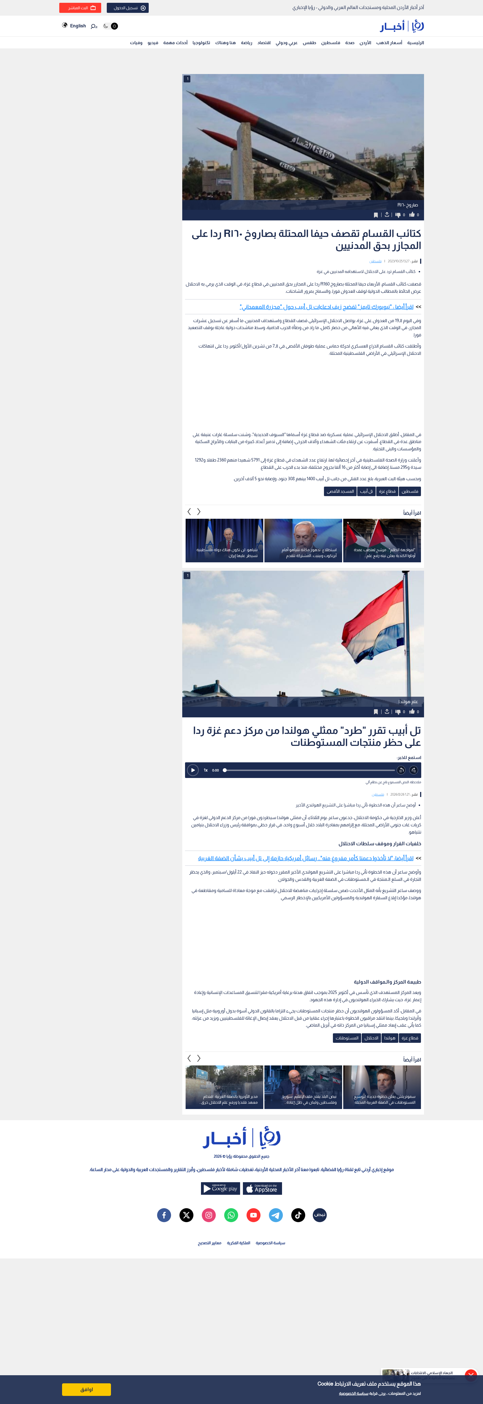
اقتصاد (264, 42)
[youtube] (254, 1215)
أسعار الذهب (389, 42)
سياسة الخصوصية (353, 1393)
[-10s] (401, 770)
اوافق (86, 1389)
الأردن (365, 42)
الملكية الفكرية (238, 1243)
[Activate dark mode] (110, 26)
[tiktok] (298, 1215)
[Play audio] (193, 770)
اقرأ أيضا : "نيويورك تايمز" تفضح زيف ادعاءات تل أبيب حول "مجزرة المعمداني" (326, 307)
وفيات (136, 42)
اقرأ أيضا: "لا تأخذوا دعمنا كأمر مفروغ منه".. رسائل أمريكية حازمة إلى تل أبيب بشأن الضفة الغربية (305, 858)
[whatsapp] (231, 1215)
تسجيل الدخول (126, 8)
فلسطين (330, 42)
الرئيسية (415, 42)
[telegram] (276, 1215)
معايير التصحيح (209, 1243)
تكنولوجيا (201, 42)
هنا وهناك (225, 42)
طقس (309, 42)
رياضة (246, 42)
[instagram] (209, 1215)
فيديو (153, 42)
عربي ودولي (287, 42)
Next (189, 512)
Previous (199, 512)
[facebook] (164, 1215)
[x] (186, 1215)
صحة (349, 42)
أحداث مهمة (175, 42)
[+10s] (414, 770)
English (78, 25)
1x (206, 770)
